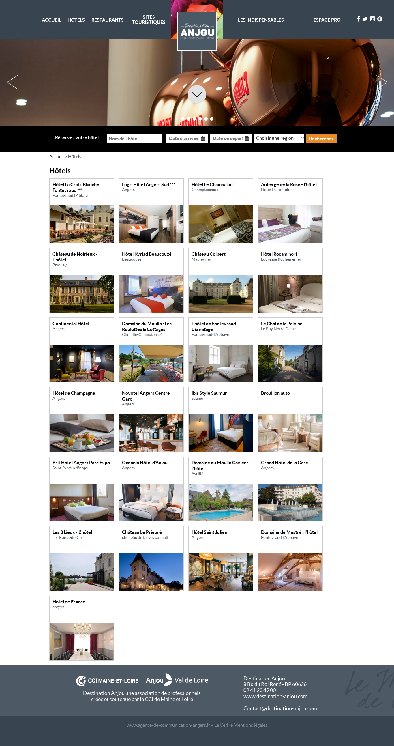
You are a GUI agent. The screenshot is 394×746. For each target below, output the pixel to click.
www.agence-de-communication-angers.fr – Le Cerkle (180, 725)
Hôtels (76, 20)
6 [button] (211, 119)
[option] (197, 82)
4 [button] (200, 119)
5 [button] (206, 119)
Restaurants (107, 20)
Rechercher (321, 138)
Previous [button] (12, 82)
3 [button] (194, 119)
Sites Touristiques (149, 19)
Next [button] (382, 82)
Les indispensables (261, 20)
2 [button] (188, 119)
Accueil (51, 20)
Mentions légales (250, 725)
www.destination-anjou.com (275, 696)
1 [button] (183, 119)
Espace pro (327, 20)
